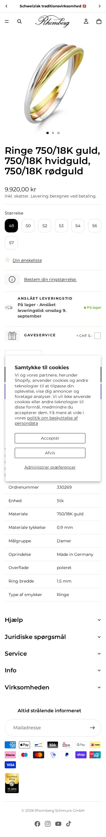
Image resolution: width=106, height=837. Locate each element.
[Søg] (19, 21)
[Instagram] (47, 823)
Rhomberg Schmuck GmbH (60, 810)
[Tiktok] (68, 823)
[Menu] (7, 21)
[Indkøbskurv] (98, 21)
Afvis (50, 452)
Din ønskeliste (27, 260)
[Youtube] (58, 823)
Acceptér (50, 438)
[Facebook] (37, 823)
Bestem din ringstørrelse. (50, 279)
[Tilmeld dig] (92, 728)
